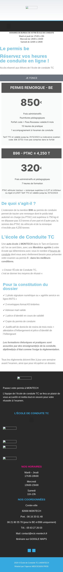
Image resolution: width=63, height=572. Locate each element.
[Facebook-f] (52, 26)
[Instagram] (58, 26)
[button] (9, 26)
